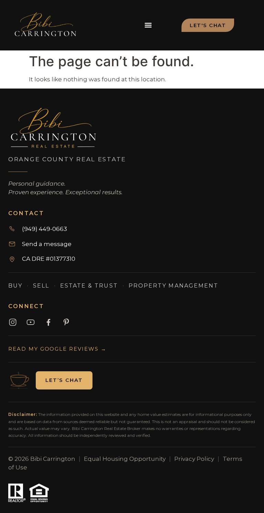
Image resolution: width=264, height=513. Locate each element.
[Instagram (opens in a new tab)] (12, 322)
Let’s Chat (64, 380)
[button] (148, 25)
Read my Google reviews (57, 349)
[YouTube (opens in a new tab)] (30, 322)
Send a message (47, 244)
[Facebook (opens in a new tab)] (48, 322)
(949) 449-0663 (44, 228)
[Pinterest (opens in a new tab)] (66, 322)
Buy (15, 285)
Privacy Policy (194, 458)
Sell (41, 285)
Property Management (174, 285)
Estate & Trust (89, 285)
